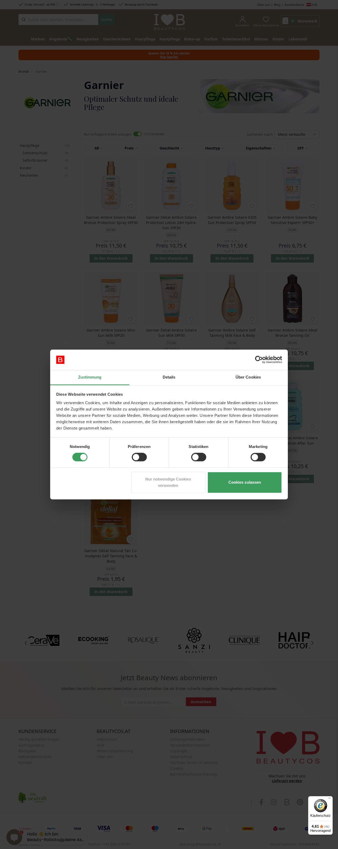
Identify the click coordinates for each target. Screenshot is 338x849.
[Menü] (329, 799)
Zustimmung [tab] (90, 377)
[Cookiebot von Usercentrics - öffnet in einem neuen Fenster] (259, 360)
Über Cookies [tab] (248, 377)
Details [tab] (169, 377)
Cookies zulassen (244, 482)
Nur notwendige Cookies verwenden (168, 482)
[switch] (139, 457)
